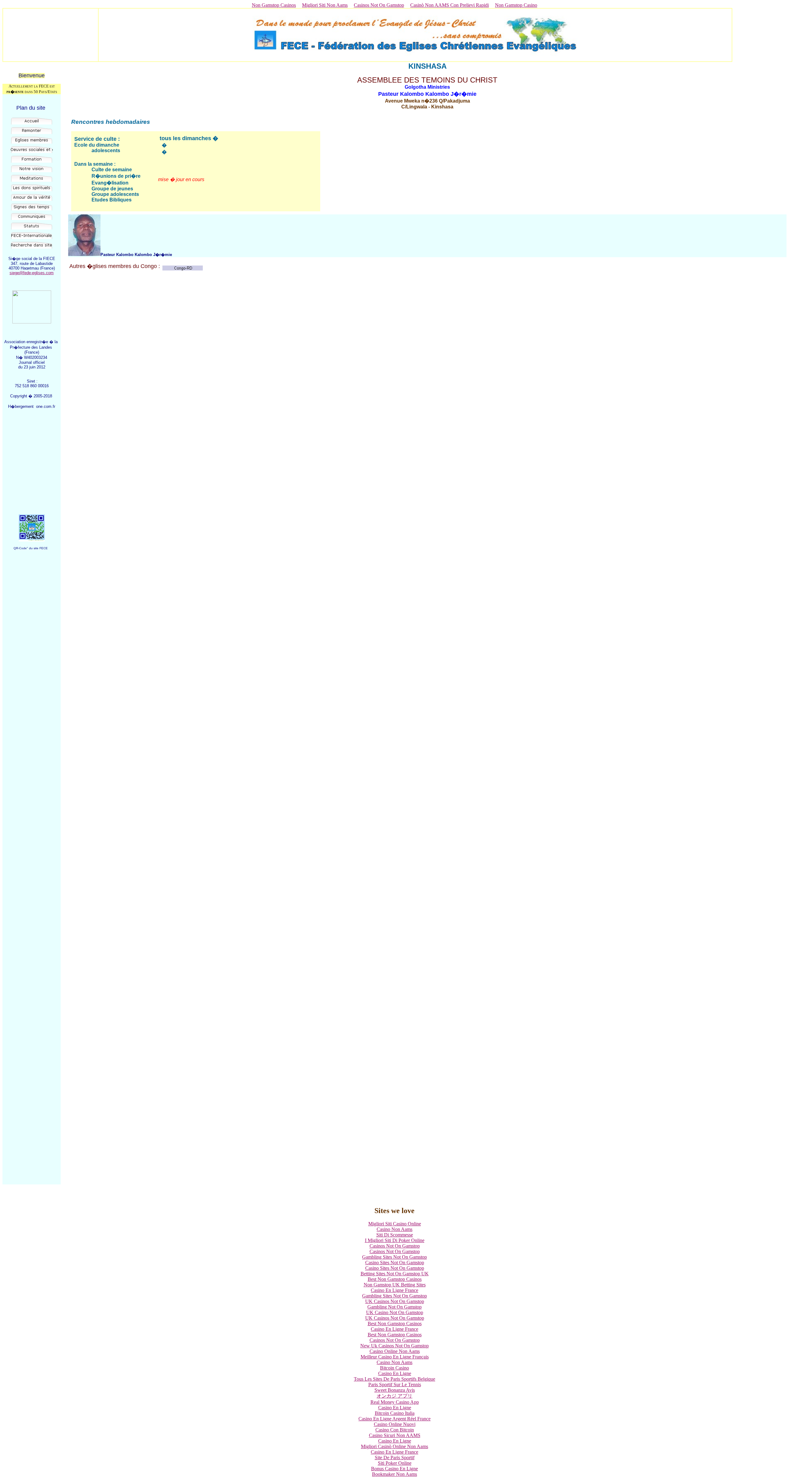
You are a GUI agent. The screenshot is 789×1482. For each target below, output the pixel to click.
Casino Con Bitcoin (394, 1429)
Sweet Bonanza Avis (394, 1390)
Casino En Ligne (394, 1373)
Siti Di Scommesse (394, 1234)
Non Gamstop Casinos (274, 5)
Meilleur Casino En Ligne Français (395, 1356)
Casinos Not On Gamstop (379, 5)
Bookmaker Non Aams (394, 1474)
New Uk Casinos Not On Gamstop (394, 1345)
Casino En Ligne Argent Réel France (394, 1418)
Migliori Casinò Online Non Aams (394, 1446)
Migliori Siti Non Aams (325, 5)
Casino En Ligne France (394, 1290)
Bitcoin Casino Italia (395, 1413)
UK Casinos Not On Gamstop (394, 1301)
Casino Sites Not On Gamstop (394, 1262)
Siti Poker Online (394, 1463)
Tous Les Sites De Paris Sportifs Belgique (394, 1379)
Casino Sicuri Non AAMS (394, 1435)
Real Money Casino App (394, 1402)
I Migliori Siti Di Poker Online (394, 1240)
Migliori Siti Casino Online (394, 1223)
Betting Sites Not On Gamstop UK (395, 1273)
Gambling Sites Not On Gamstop (394, 1257)
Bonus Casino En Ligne (394, 1468)
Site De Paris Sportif (395, 1457)
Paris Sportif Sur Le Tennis (394, 1384)
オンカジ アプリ (394, 1396)
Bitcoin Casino (394, 1367)
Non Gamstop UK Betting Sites (395, 1284)
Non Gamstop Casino (516, 5)
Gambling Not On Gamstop (394, 1306)
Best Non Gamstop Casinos (395, 1279)
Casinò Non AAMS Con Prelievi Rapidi (449, 5)
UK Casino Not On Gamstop (394, 1312)
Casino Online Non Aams (395, 1351)
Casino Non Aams (394, 1229)
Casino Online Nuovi (394, 1424)
